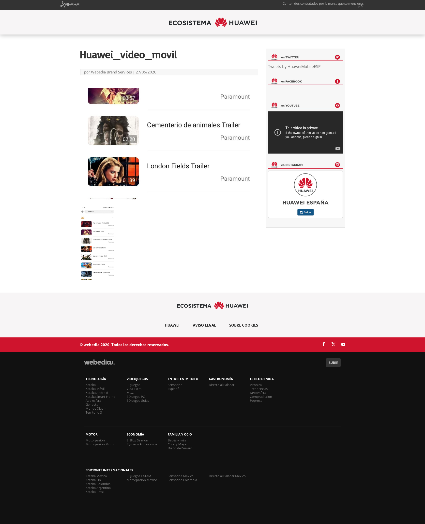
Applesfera (93, 400)
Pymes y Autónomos (142, 444)
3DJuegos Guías (138, 400)
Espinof (173, 389)
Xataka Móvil (95, 389)
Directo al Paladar (221, 385)
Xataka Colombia (98, 484)
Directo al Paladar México (227, 476)
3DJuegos (133, 385)
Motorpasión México (142, 480)
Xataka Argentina (98, 488)
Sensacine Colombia (182, 480)
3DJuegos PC (136, 397)
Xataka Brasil (95, 492)
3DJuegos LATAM (139, 476)
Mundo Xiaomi (96, 408)
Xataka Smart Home (100, 397)
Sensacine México (181, 476)
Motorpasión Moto (100, 444)
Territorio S (94, 412)
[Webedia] (99, 364)
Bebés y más (177, 440)
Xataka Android (97, 393)
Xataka (91, 385)
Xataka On (93, 480)
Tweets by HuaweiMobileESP (294, 66)
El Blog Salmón (137, 440)
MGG (130, 393)
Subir (333, 363)
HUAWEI (172, 325)
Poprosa (256, 400)
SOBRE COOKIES (243, 325)
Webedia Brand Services (111, 72)
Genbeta (92, 404)
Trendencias (259, 389)
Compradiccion (261, 397)
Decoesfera (258, 393)
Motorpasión (95, 440)
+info (360, 6)
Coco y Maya (177, 444)
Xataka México (96, 476)
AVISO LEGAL (204, 325)
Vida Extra (134, 389)
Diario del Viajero (180, 448)
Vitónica (256, 385)
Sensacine (175, 385)
